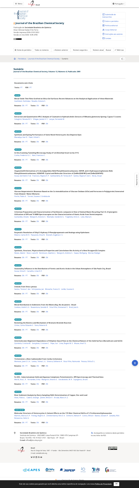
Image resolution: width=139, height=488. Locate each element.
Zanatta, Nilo (114, 415)
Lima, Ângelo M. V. (66, 343)
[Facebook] (39, 457)
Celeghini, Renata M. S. (23, 119)
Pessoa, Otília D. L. (88, 361)
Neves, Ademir (19, 253)
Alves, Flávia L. (19, 397)
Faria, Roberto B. (41, 325)
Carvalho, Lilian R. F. (34, 271)
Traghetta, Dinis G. (72, 217)
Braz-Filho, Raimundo (71, 361)
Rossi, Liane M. (32, 253)
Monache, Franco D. (52, 289)
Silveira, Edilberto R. (54, 361)
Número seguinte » (80, 50)
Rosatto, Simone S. (38, 101)
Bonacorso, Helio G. (21, 418)
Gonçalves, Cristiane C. (40, 343)
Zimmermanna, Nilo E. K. (55, 415)
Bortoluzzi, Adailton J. (47, 253)
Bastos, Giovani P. (101, 415)
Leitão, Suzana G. (67, 289)
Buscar (108, 50)
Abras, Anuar (97, 176)
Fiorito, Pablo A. (20, 196)
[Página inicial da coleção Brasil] (21, 452)
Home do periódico (22, 50)
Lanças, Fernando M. (57, 119)
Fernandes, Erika (33, 379)
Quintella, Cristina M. (22, 343)
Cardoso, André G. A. (22, 307)
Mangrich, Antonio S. (38, 217)
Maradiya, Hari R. (20, 137)
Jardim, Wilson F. (46, 397)
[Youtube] (41, 457)
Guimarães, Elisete (21, 217)
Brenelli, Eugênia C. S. (54, 235)
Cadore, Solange (33, 397)
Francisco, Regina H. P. (40, 176)
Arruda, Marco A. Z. (61, 397)
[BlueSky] (31, 457)
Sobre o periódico (110, 21)
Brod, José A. (73, 307)
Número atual (98, 50)
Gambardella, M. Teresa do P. (61, 176)
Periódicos (22, 59)
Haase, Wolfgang (80, 253)
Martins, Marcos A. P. (22, 415)
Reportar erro (137, 180)
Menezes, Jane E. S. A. (22, 361)
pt (21, 87)
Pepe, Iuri (54, 343)
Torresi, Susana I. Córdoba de (38, 196)
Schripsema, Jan (38, 289)
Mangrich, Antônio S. (65, 253)
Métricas (119, 50)
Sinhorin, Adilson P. (73, 415)
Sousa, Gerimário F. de (22, 176)
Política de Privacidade (103, 484)
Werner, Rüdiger (94, 253)
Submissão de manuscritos (109, 15)
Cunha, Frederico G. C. (22, 155)
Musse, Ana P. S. (80, 343)
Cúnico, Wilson (88, 415)
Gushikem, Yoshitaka (22, 101)
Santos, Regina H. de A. (82, 176)
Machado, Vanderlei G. (55, 217)
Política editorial (110, 25)
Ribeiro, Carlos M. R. (22, 235)
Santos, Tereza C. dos (22, 289)
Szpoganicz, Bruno (80, 379)
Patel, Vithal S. (34, 137)
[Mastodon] (34, 457)
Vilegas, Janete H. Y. (40, 119)
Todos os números (42, 50)
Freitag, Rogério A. (38, 415)
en (23, 105)
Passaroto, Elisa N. (38, 235)
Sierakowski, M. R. (65, 379)
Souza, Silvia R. (20, 271)
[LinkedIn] (36, 457)
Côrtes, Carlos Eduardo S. (23, 325)
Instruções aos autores (112, 34)
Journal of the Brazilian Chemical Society (44, 59)
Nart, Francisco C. (38, 155)
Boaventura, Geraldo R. (39, 307)
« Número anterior (61, 50)
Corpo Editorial (109, 29)
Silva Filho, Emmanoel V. (58, 307)
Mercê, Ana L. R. (20, 379)
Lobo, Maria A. (86, 217)
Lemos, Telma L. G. (39, 361)
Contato (106, 38)
